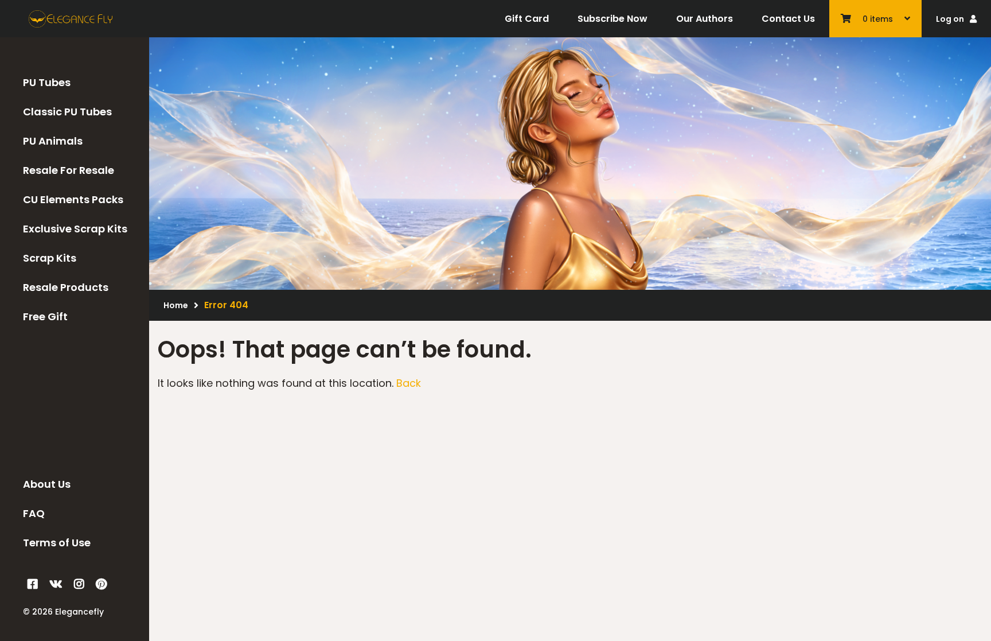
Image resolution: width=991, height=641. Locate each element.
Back (408, 383)
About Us (47, 484)
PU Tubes (47, 82)
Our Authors (704, 18)
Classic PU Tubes (67, 111)
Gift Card (527, 18)
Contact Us (788, 18)
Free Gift (45, 316)
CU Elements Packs (73, 199)
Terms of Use (57, 542)
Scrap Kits (49, 258)
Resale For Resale (68, 170)
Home (175, 305)
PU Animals (53, 141)
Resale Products (65, 287)
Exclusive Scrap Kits (75, 229)
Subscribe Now (612, 18)
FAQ (34, 513)
